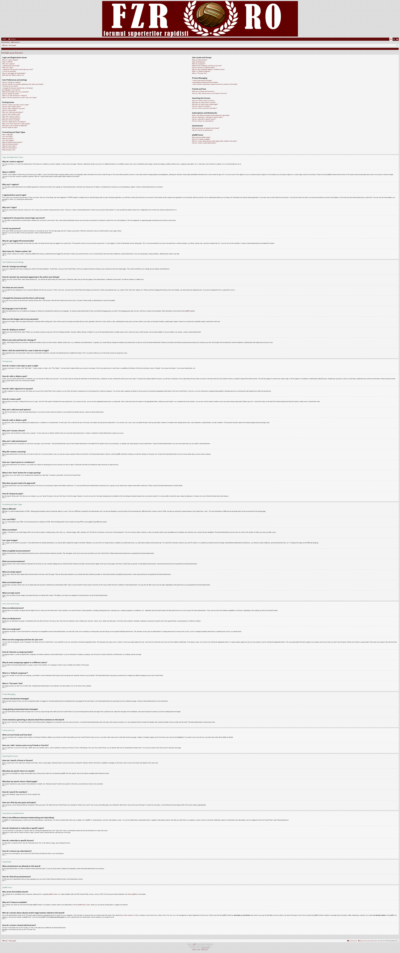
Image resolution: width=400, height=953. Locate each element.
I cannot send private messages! (202, 80)
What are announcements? (10, 144)
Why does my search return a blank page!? (205, 104)
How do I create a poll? (9, 110)
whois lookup (128, 915)
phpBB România (206, 947)
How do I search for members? (201, 106)
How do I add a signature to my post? (13, 108)
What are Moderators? (198, 62)
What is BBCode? (7, 134)
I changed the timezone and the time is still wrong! (17, 88)
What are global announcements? (12, 142)
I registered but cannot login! (10, 65)
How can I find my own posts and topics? (204, 108)
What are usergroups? (198, 64)
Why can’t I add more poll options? (12, 112)
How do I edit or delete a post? (11, 106)
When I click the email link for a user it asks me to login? (19, 97)
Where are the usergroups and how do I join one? (207, 65)
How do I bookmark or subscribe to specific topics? (207, 117)
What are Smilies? (7, 138)
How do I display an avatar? (10, 93)
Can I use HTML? (7, 136)
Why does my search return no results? (204, 102)
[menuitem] (390, 39)
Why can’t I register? (8, 64)
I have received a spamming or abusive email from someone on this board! (214, 84)
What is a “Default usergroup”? (201, 71)
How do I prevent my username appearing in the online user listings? (23, 84)
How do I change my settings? (11, 82)
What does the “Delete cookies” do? (13, 75)
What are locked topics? (9, 148)
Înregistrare (16, 42)
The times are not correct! (10, 86)
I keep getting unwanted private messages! (205, 82)
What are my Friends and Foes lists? (203, 91)
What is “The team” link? (199, 73)
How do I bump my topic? (10, 127)
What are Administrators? (199, 60)
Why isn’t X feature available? (201, 139)
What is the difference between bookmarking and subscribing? (210, 115)
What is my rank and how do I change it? (14, 95)
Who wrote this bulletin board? (201, 137)
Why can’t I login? (7, 67)
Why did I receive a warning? (11, 120)
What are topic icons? (8, 150)
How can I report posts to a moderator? (14, 121)
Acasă (4, 39)
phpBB (187, 311)
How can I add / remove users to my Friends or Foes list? (209, 93)
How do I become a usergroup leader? (203, 67)
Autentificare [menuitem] (394, 39)
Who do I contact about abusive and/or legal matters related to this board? (214, 141)
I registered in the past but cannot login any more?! (17, 69)
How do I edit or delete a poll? (11, 114)
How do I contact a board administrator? (204, 143)
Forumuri (13, 39)
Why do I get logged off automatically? (14, 73)
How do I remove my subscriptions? (203, 121)
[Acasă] (200, 19)
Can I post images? (8, 140)
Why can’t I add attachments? (11, 118)
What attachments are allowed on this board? (205, 128)
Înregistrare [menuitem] (397, 39)
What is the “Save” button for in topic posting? (16, 123)
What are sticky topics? (9, 146)
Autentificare (6, 42)
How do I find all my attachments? (202, 130)
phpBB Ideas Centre (84, 905)
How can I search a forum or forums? (203, 100)
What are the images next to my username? (15, 92)
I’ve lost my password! (9, 71)
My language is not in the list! (11, 90)
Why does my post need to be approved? (14, 125)
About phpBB (132, 894)
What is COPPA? (7, 62)
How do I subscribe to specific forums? (204, 119)
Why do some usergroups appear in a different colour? (208, 69)
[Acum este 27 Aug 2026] (397, 45)
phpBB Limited (52, 894)
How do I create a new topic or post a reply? (15, 105)
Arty (194, 946)
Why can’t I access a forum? (11, 116)
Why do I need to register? (10, 60)
